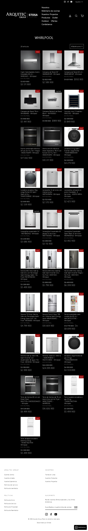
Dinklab (49, 523)
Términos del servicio (11, 485)
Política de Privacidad (10, 507)
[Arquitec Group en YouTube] (56, 514)
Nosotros (45, 7)
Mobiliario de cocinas (51, 10)
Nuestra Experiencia (10, 481)
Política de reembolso (11, 488)
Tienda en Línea (50, 475)
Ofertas (54, 21)
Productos (46, 17)
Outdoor (45, 21)
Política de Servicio (10, 503)
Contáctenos (47, 24)
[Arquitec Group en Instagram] (46, 514)
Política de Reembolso (11, 510)
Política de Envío (9, 500)
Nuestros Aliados (9, 478)
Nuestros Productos (51, 478)
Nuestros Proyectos (50, 14)
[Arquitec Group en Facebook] (51, 514)
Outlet (55, 17)
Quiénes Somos (9, 475)
